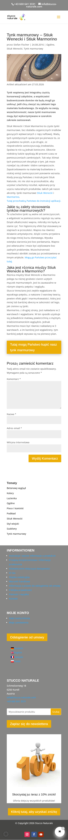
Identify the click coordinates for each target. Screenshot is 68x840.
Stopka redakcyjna (19, 577)
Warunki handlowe (19, 581)
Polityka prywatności (20, 590)
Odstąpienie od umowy (27, 637)
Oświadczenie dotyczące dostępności (29, 568)
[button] (6, 834)
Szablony (12, 528)
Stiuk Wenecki (14, 48)
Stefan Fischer (21, 44)
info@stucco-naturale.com (21, 697)
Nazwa (11, 414)
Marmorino (13, 196)
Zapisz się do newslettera (29, 724)
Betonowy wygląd (16, 488)
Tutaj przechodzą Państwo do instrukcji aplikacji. (34, 200)
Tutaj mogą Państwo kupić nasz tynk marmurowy (33, 347)
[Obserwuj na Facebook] (34, 834)
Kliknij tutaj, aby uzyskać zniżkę (34, 811)
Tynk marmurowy (33, 48)
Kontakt (13, 598)
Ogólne (50, 44)
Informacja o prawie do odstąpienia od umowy (34, 585)
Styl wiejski (13, 523)
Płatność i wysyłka (19, 594)
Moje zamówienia (18, 622)
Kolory (10, 493)
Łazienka (12, 498)
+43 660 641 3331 (24, 4)
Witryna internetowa (18, 442)
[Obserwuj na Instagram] (27, 834)
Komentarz (14, 379)
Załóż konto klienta (19, 618)
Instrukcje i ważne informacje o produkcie (32, 555)
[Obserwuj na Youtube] (41, 834)
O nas (12, 572)
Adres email (14, 428)
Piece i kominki (15, 508)
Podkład (11, 513)
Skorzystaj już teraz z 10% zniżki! (34, 794)
